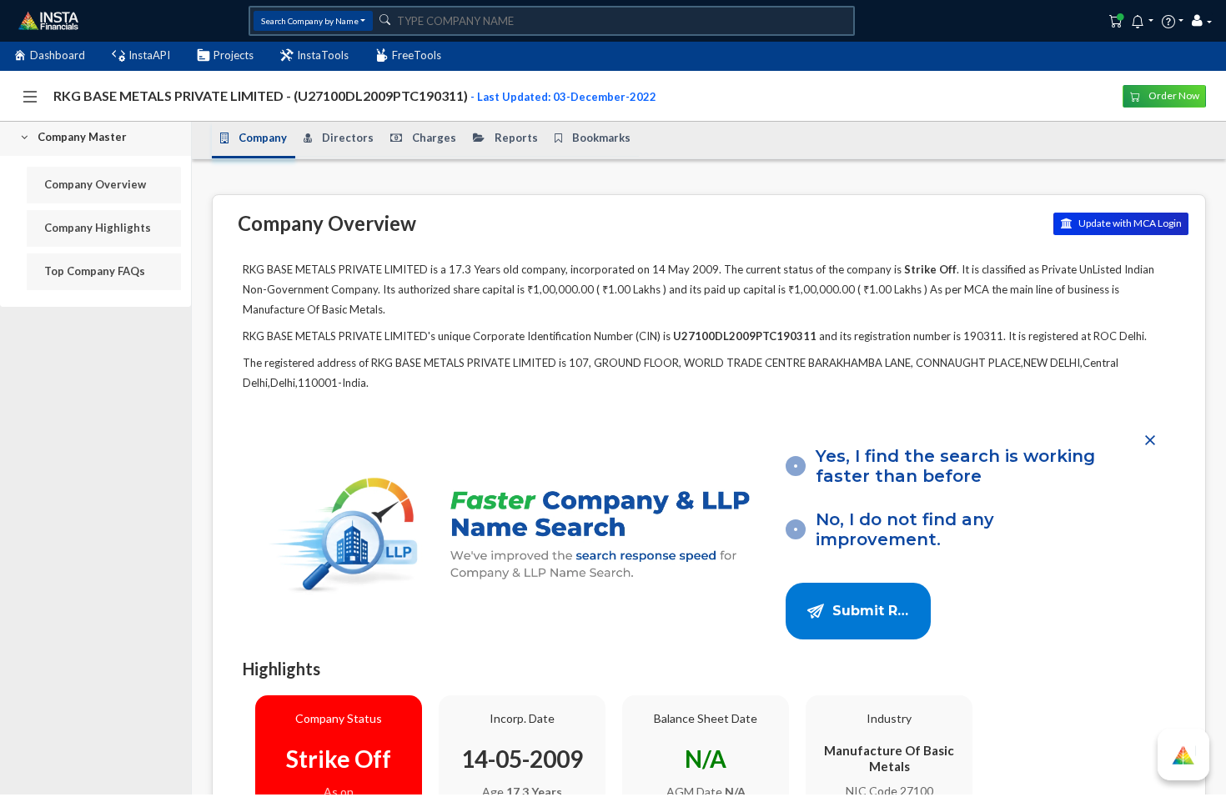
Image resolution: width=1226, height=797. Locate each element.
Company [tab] (263, 137)
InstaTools (323, 55)
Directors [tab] (348, 137)
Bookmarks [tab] (601, 137)
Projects (234, 55)
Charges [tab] (434, 137)
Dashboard (57, 55)
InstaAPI (149, 55)
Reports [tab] (516, 137)
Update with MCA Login (1129, 223)
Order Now (1173, 95)
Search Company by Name (310, 21)
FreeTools (416, 55)
